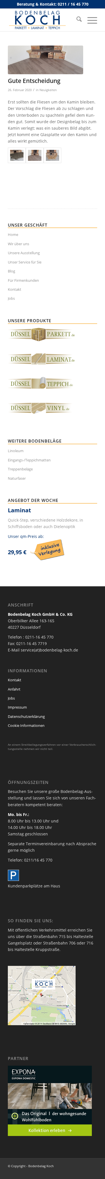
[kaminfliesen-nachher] (45, 60)
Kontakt (14, 289)
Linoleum (16, 450)
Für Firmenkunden (23, 280)
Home (13, 234)
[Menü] (89, 20)
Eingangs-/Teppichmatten (29, 460)
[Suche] (76, 20)
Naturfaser (17, 478)
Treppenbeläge (20, 469)
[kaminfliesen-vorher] (53, 155)
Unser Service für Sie (24, 262)
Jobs (11, 298)
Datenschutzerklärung (26, 716)
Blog (11, 271)
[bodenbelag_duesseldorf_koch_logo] (43, 20)
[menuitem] (76, 20)
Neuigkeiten (48, 90)
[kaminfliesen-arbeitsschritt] (17, 155)
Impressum (17, 707)
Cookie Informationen (26, 725)
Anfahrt (14, 689)
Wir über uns (18, 243)
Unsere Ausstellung (24, 252)
